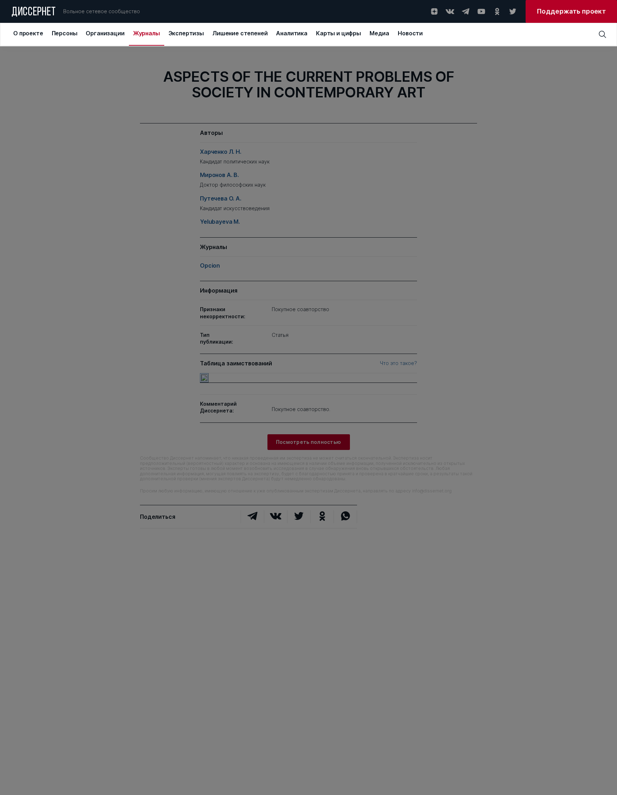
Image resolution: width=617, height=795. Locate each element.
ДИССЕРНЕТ (33, 12)
